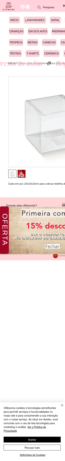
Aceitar (32, 439)
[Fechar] (60, 407)
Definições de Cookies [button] (32, 455)
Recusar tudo (32, 447)
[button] (52, 246)
